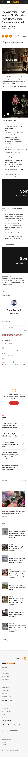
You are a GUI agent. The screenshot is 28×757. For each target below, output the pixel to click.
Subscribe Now (14, 389)
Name (4, 380)
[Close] (25, 361)
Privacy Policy (12, 393)
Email (4, 373)
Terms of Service (21, 393)
